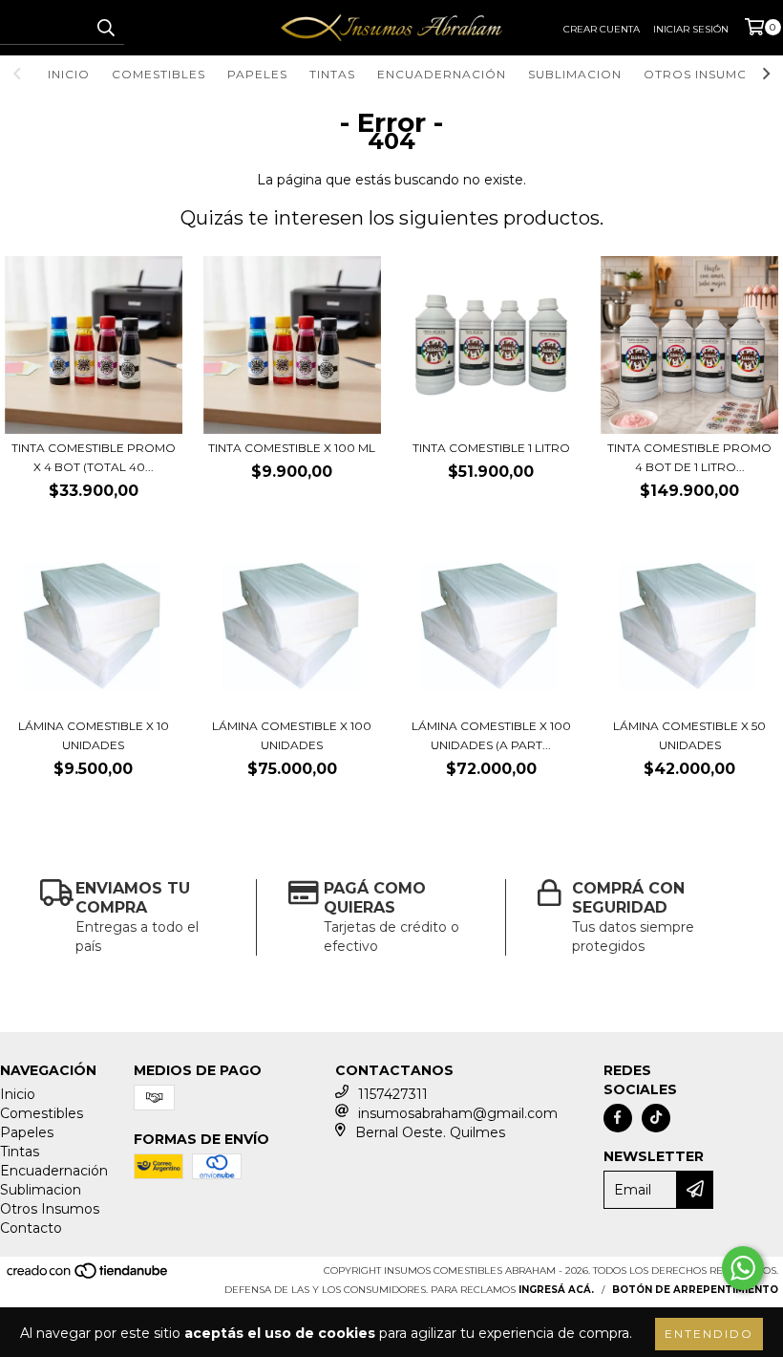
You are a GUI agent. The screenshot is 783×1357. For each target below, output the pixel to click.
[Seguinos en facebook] (617, 1118)
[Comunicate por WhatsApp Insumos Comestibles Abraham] (743, 1268)
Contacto (31, 1228)
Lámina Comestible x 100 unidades (291, 735)
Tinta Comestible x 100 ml (291, 448)
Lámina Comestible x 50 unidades (689, 735)
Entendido (709, 1333)
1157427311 (393, 1094)
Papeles (257, 74)
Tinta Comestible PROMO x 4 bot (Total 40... (93, 457)
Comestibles (158, 74)
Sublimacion (575, 74)
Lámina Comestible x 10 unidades (93, 735)
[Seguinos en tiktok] (656, 1118)
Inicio (69, 74)
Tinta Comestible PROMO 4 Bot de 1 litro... (689, 457)
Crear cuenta (601, 29)
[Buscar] (105, 28)
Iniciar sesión (691, 29)
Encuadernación (441, 74)
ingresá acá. (556, 1289)
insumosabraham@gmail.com (458, 1113)
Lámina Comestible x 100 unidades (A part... (491, 735)
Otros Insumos (700, 74)
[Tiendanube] (88, 1276)
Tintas (332, 74)
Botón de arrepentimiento (695, 1289)
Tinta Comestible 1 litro (491, 448)
